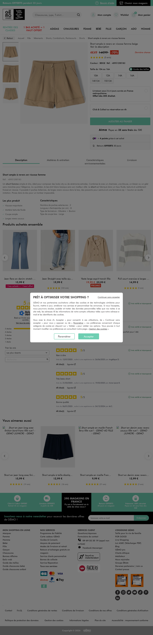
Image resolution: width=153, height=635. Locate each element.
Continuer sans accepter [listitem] (109, 297)
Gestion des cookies (98, 328)
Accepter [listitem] (89, 336)
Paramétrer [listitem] (64, 336)
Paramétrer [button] (78, 322)
